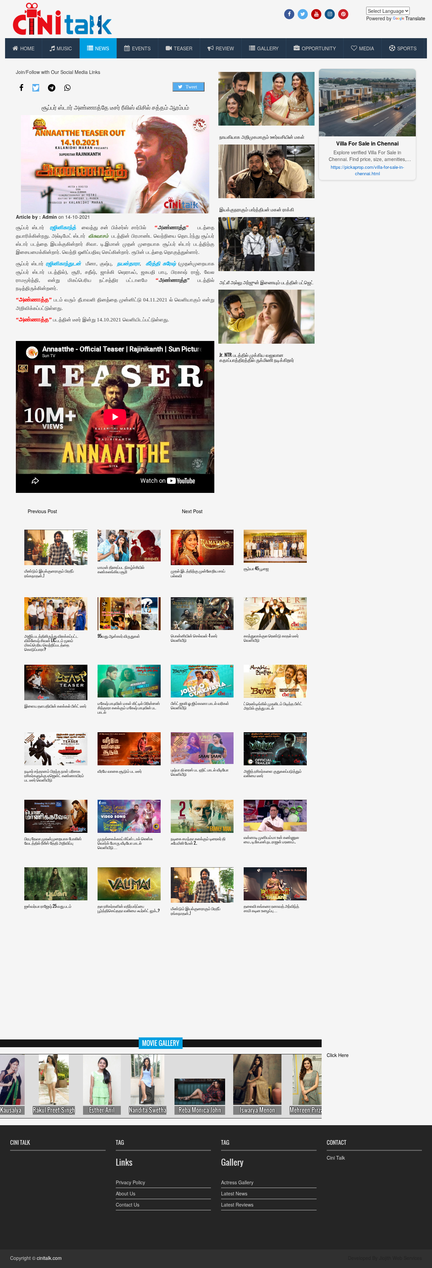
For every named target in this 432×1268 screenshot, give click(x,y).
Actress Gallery (237, 1182)
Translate (415, 18)
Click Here (338, 1055)
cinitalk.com (49, 1257)
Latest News (234, 1193)
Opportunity (319, 48)
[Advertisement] (216, 990)
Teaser (183, 48)
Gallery (267, 48)
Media (366, 48)
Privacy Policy (130, 1182)
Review (225, 48)
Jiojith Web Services (400, 1257)
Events (141, 48)
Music (64, 48)
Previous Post (42, 511)
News (102, 48)
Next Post (192, 511)
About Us (125, 1193)
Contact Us (127, 1204)
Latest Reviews (237, 1204)
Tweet (191, 86)
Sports (406, 48)
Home (27, 48)
